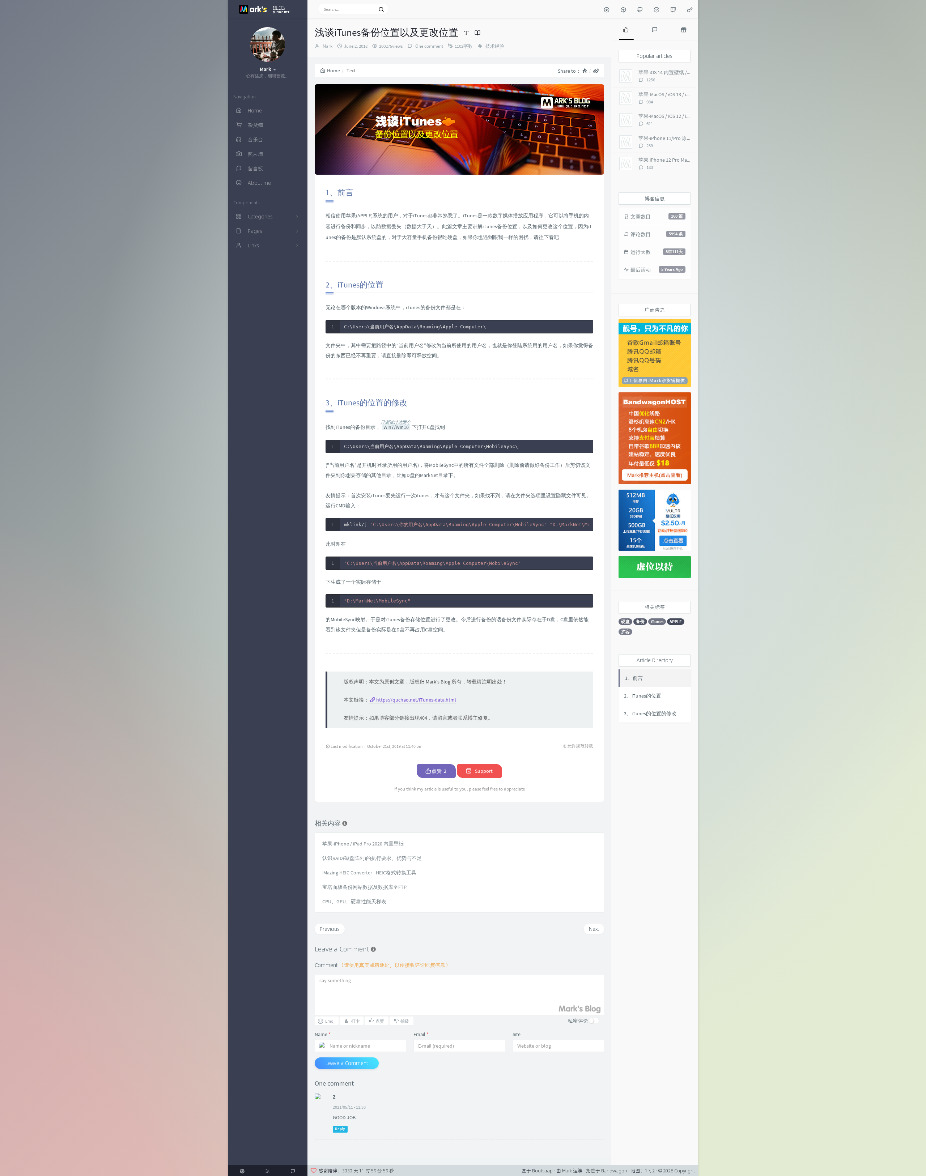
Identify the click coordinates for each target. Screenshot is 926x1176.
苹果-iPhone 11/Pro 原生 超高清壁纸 (678, 138)
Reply (340, 1128)
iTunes (657, 621)
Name (323, 1034)
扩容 (625, 631)
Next (594, 928)
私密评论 (578, 1020)
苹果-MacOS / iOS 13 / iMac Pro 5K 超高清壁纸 (687, 94)
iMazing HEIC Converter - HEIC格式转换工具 (369, 872)
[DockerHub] (623, 9)
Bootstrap (542, 1170)
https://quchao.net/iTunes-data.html (416, 699)
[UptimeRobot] (656, 9)
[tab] (625, 29)
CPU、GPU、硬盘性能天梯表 (354, 901)
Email (421, 1034)
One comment (428, 46)
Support (483, 771)
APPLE (676, 621)
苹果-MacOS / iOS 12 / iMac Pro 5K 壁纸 (679, 116)
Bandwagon (614, 1170)
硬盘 (625, 621)
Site (517, 1034)
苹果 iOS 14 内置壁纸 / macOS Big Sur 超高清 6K (690, 72)
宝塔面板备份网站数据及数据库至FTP (364, 887)
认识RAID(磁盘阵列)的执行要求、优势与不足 (372, 858)
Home (333, 70)
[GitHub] (640, 9)
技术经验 (494, 46)
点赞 (438, 771)
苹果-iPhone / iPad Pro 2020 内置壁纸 (363, 843)
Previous (330, 928)
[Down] (606, 9)
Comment (382, 965)
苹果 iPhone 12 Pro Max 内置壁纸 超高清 (682, 160)
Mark (327, 46)
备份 (640, 621)
